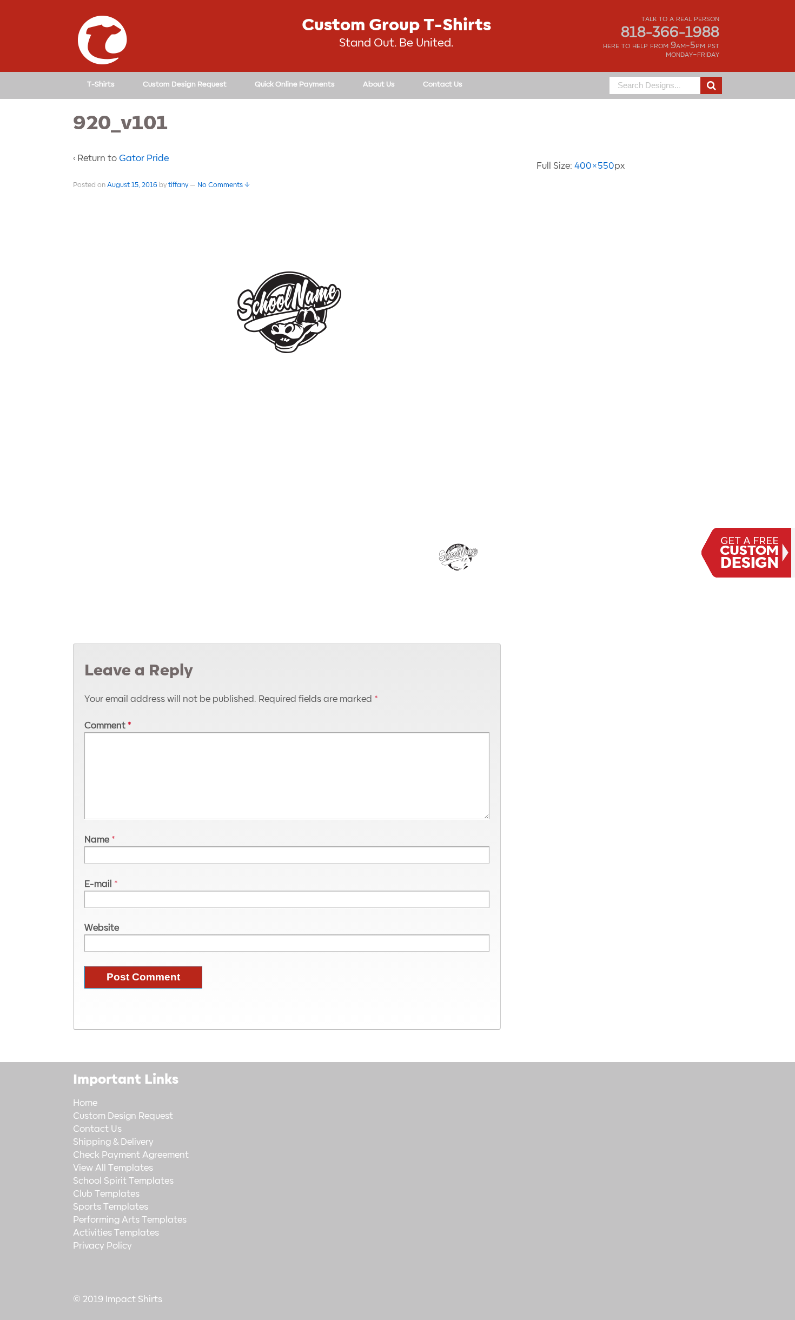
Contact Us (442, 84)
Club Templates (106, 1194)
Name (96, 839)
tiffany (178, 185)
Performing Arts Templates (130, 1220)
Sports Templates (110, 1207)
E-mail (98, 884)
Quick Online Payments (295, 84)
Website (101, 928)
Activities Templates (116, 1233)
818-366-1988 (670, 32)
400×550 (594, 166)
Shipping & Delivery (113, 1142)
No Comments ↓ (223, 185)
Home (85, 1103)
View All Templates (113, 1168)
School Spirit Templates (123, 1181)
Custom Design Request (185, 84)
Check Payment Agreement (131, 1155)
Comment (107, 725)
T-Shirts (101, 84)
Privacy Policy (102, 1246)
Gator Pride (144, 158)
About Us (379, 84)
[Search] (711, 85)
